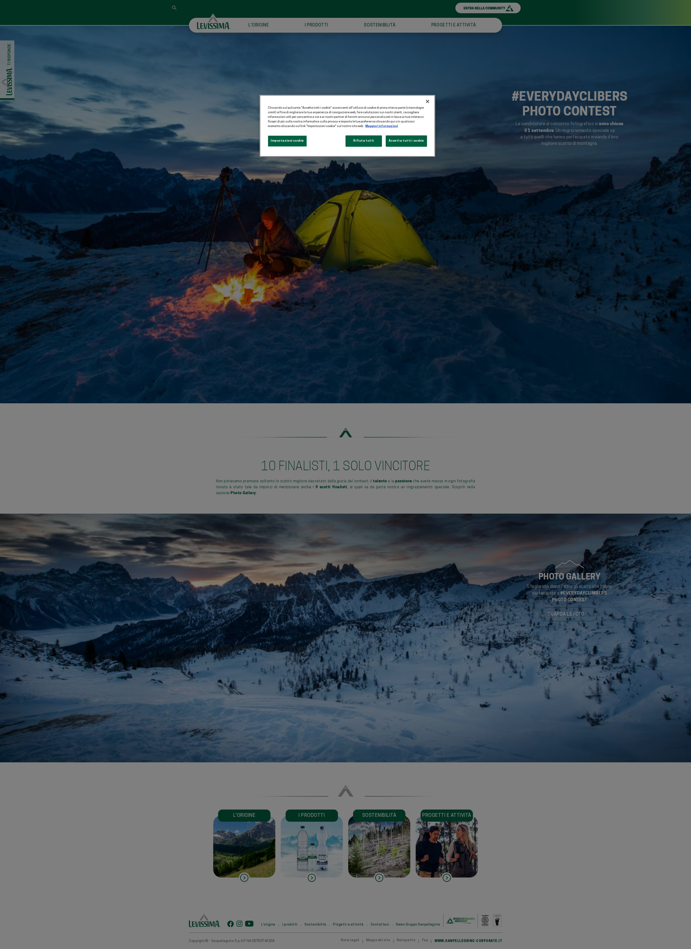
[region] (347, 126)
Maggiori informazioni (381, 126)
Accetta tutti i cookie (406, 140)
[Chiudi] (427, 101)
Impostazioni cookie (287, 140)
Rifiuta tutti (363, 140)
